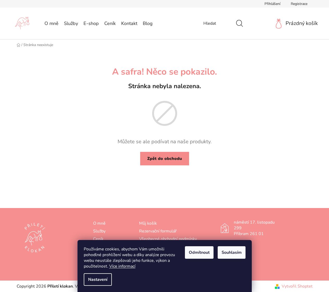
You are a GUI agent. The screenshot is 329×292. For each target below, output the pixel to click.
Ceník (98, 239)
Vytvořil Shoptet (297, 286)
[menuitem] (51, 23)
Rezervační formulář (158, 231)
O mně (99, 223)
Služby (99, 231)
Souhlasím (232, 252)
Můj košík (148, 223)
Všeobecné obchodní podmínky (168, 239)
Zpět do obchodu (164, 158)
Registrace (299, 3)
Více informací (122, 266)
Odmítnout (199, 252)
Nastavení (97, 279)
